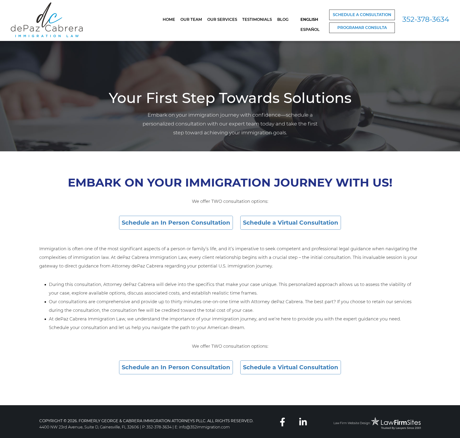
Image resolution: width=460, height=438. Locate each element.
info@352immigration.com (204, 427)
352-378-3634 (425, 19)
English (309, 19)
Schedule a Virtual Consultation (290, 222)
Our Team (191, 19)
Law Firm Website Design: (352, 423)
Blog (282, 19)
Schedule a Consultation (362, 14)
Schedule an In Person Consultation (176, 222)
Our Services (222, 19)
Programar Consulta (362, 27)
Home (169, 19)
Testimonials (257, 19)
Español (310, 29)
